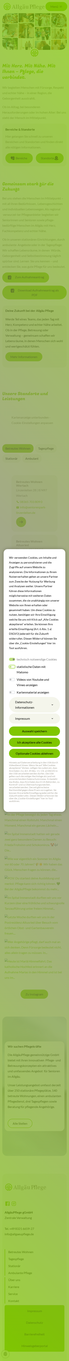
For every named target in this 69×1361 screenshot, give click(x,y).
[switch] (12, 666)
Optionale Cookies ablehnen (34, 753)
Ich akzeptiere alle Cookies (34, 742)
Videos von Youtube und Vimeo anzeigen (33, 682)
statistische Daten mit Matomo (31, 669)
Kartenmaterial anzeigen (33, 692)
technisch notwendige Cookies (37, 659)
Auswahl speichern (34, 731)
